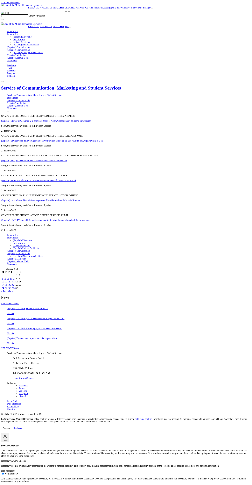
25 (6, 288)
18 (6, 285)
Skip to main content (10, 2)
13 (11, 281)
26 (8, 288)
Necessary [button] (6, 461)
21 (14, 285)
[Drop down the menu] (69, 11)
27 (11, 288)
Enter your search (37, 15)
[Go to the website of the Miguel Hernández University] (21, 5)
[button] (12, 34)
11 (6, 281)
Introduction (12, 31)
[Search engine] (152, 8)
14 (14, 281)
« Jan (3, 291)
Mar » (10, 291)
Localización (19, 39)
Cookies (11, 409)
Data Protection (14, 403)
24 (3, 288)
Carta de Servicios (21, 42)
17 (3, 285)
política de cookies (143, 419)
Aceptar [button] (6, 428)
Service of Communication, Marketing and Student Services (61, 88)
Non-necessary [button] (8, 471)
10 (3, 281)
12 (8, 281)
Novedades (12, 60)
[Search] (2, 19)
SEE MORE (10, 303)
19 (8, 285)
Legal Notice (13, 401)
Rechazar (17, 428)
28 (14, 288)
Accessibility (13, 406)
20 (11, 285)
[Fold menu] (70, 27)
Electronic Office (76, 7)
